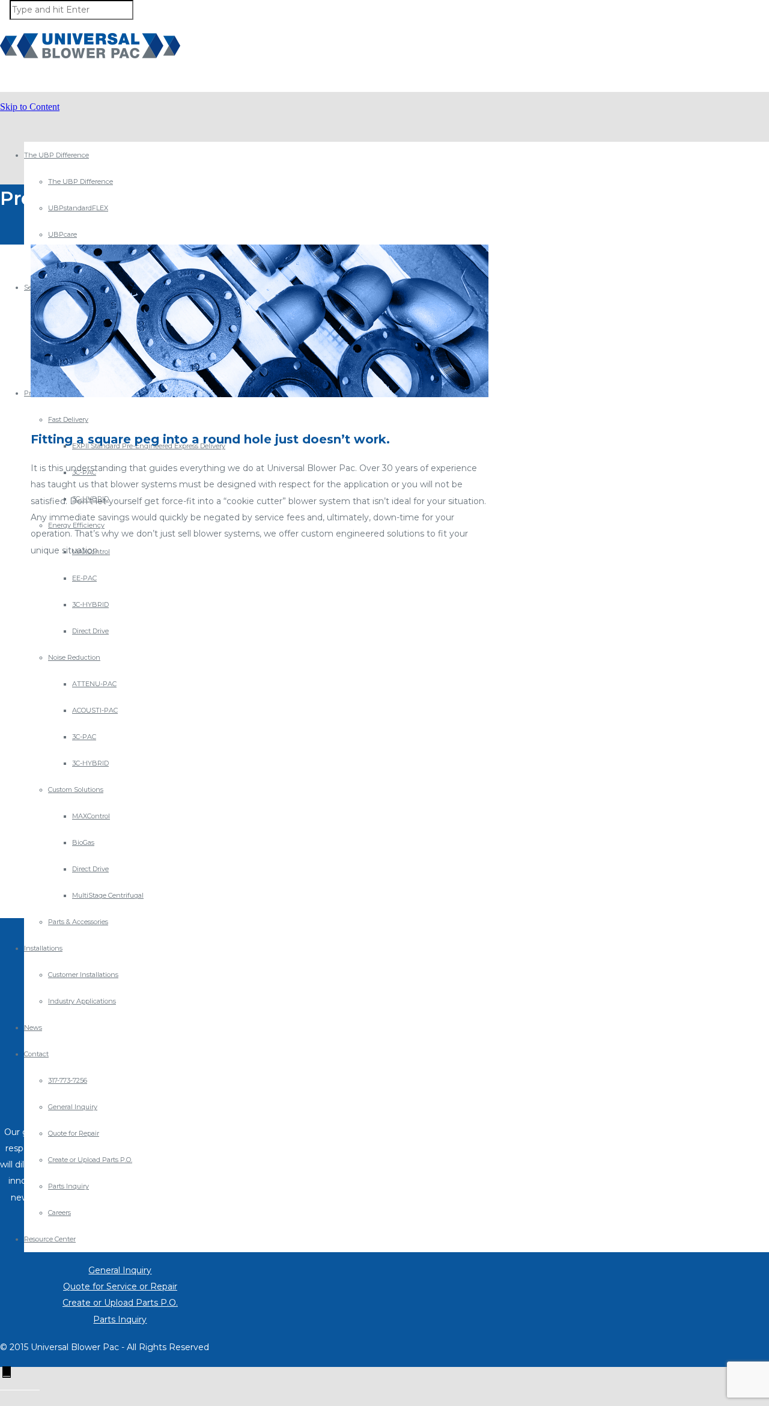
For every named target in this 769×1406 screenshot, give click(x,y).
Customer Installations (83, 974)
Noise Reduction (74, 657)
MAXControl (91, 816)
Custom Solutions (75, 789)
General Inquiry (72, 1107)
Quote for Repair (73, 1133)
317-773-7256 (67, 1080)
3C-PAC (84, 736)
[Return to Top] (6, 1372)
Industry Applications (82, 1001)
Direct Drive (90, 631)
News (33, 1027)
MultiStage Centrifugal (108, 895)
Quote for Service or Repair (120, 1286)
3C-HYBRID (90, 604)
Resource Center (50, 1239)
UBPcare (62, 234)
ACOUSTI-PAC (95, 710)
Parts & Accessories (78, 922)
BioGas (83, 842)
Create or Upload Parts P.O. (90, 1159)
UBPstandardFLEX (78, 208)
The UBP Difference (56, 155)
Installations (43, 948)
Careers (59, 1212)
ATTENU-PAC (94, 684)
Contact (36, 1054)
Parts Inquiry (68, 1186)
